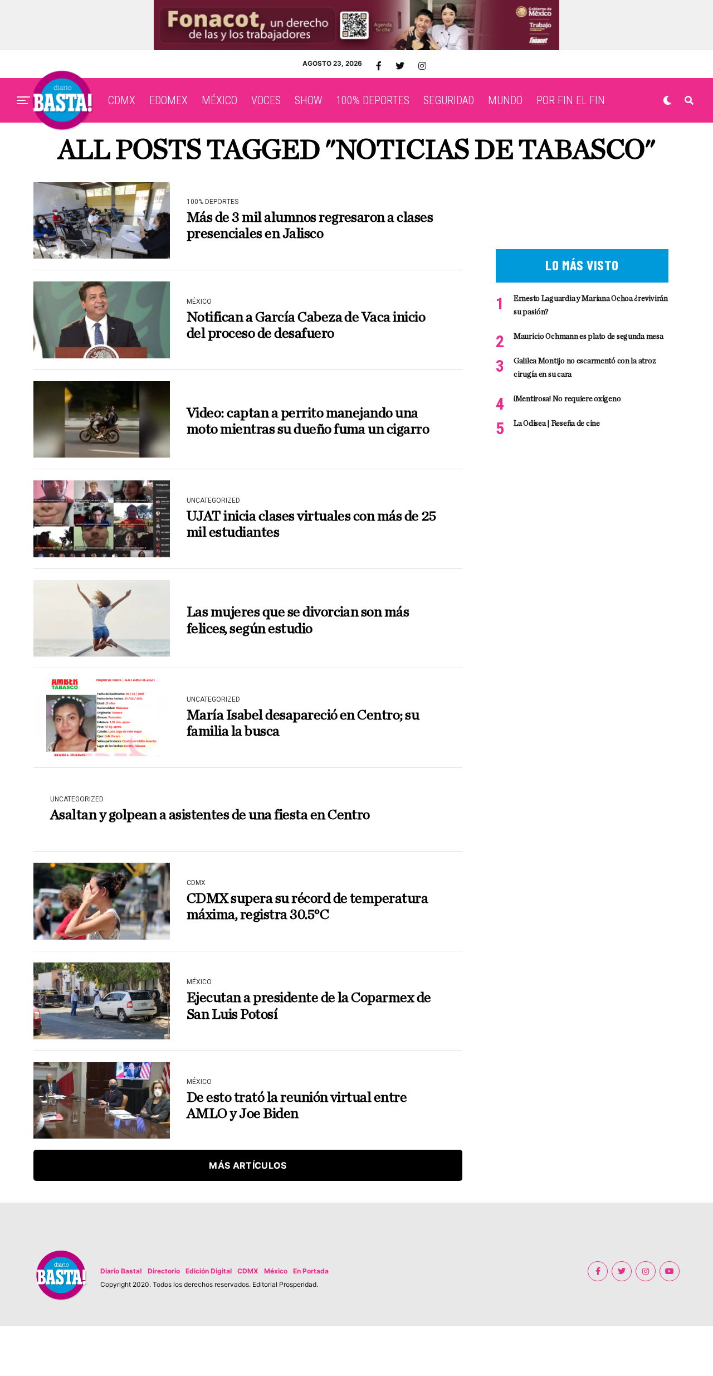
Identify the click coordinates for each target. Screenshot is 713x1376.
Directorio (164, 1271)
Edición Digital (208, 1271)
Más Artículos (247, 1165)
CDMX (121, 100)
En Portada (311, 1271)
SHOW (308, 100)
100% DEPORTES (372, 100)
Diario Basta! (121, 1271)
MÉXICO (219, 100)
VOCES (266, 100)
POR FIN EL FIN (570, 100)
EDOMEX (168, 100)
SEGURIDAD (448, 100)
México (275, 1271)
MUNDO (505, 100)
